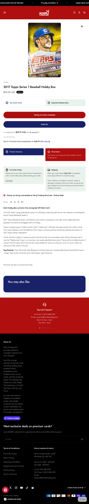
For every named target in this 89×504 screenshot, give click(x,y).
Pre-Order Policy (10, 453)
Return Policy (8, 458)
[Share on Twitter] (15, 202)
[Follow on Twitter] (10, 487)
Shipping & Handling (11, 462)
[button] (44, 132)
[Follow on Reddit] (32, 487)
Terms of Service (10, 474)
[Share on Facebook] (11, 202)
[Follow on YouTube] (21, 487)
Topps (5, 82)
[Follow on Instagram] (16, 487)
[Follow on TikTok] (27, 487)
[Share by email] (22, 202)
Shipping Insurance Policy (13, 466)
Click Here (9, 181)
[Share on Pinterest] (18, 202)
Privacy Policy (9, 470)
